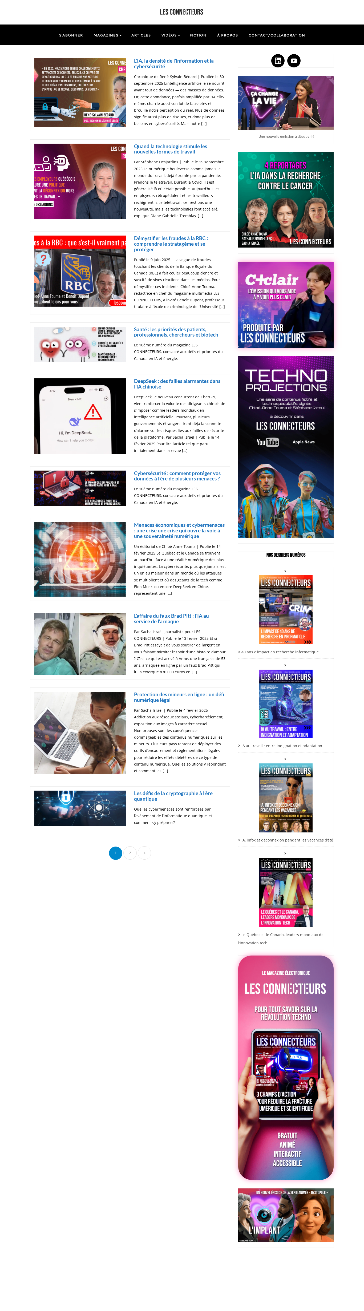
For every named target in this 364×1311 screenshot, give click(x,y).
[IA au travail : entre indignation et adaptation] (286, 699)
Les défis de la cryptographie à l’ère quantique (173, 796)
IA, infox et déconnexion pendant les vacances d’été (287, 840)
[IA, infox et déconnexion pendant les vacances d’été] (286, 794)
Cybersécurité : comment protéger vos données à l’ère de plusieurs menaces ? (177, 476)
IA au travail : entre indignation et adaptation (281, 745)
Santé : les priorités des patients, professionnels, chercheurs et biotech (176, 332)
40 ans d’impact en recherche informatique (280, 651)
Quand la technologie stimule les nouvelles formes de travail (170, 149)
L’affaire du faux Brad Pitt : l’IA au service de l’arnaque (171, 618)
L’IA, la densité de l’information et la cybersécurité (174, 63)
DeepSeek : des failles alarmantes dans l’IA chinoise (177, 384)
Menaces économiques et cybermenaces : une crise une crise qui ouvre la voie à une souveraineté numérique (179, 530)
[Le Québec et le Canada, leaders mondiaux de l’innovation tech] (286, 888)
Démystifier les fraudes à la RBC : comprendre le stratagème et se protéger (171, 243)
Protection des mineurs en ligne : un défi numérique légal (179, 697)
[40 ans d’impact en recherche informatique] (286, 605)
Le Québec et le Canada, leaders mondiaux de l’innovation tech (280, 938)
